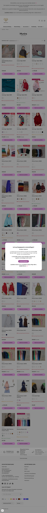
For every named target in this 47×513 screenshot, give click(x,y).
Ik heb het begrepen (23, 261)
